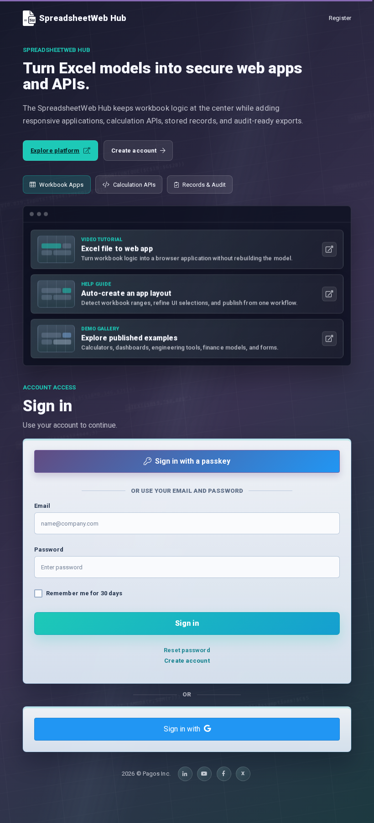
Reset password (187, 650)
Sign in (187, 623)
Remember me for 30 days (84, 593)
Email (42, 505)
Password (48, 549)
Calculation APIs (134, 184)
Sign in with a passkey (192, 461)
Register (340, 18)
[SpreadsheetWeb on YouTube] (204, 774)
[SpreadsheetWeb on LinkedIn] (185, 774)
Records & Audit (204, 184)
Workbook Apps (61, 184)
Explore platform (55, 150)
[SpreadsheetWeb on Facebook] (224, 774)
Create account (133, 150)
